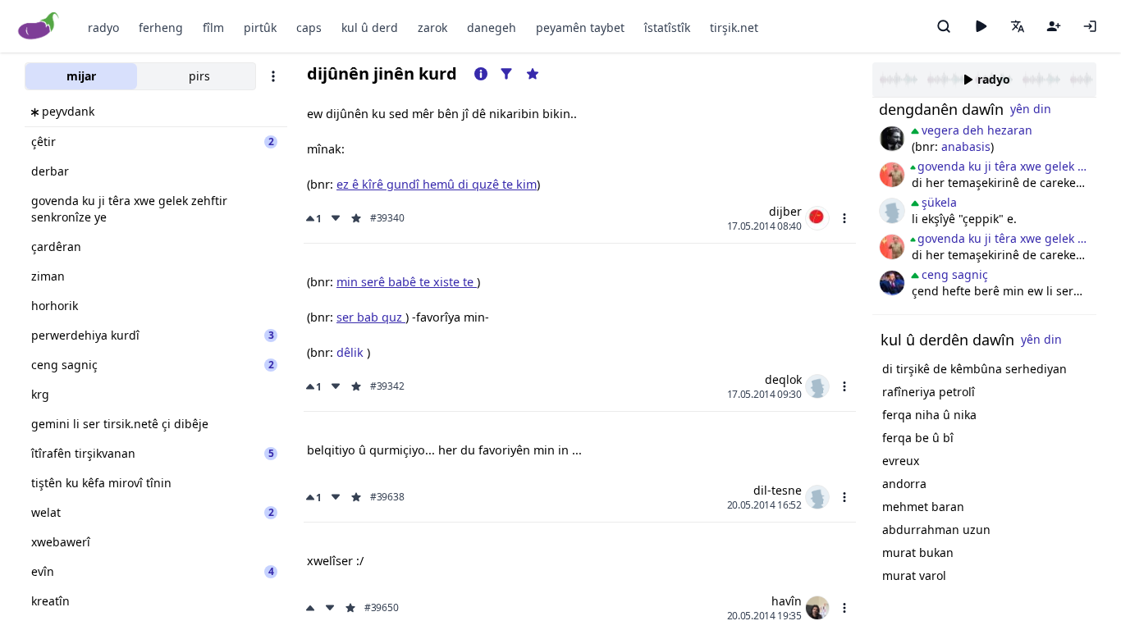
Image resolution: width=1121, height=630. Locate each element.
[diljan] (892, 139)
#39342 (387, 386)
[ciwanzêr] (892, 175)
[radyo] (980, 26)
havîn (786, 601)
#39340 (387, 218)
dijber (785, 211)
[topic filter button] (506, 74)
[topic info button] (480, 73)
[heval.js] (892, 211)
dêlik (351, 352)
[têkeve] (1090, 26)
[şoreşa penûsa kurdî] (892, 283)
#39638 (387, 497)
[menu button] (844, 218)
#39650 (381, 607)
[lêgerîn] (944, 26)
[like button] (312, 608)
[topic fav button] (532, 74)
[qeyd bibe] (1053, 26)
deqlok (783, 379)
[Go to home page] (39, 26)
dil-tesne (777, 490)
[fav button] (356, 218)
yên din (1030, 108)
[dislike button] (335, 218)
